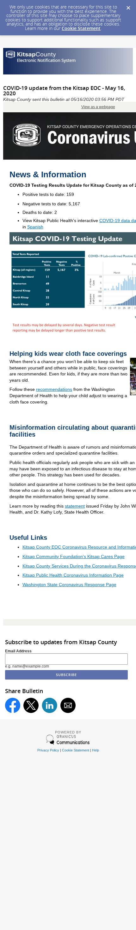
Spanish (35, 226)
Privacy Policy (48, 750)
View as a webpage (98, 107)
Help (95, 750)
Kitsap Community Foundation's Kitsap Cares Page (73, 556)
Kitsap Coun (34, 547)
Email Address (18, 651)
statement (75, 506)
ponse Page (104, 584)
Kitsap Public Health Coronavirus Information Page (73, 575)
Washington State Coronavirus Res (57, 584)
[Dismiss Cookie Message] (128, 6)
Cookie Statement (81, 28)
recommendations (54, 389)
